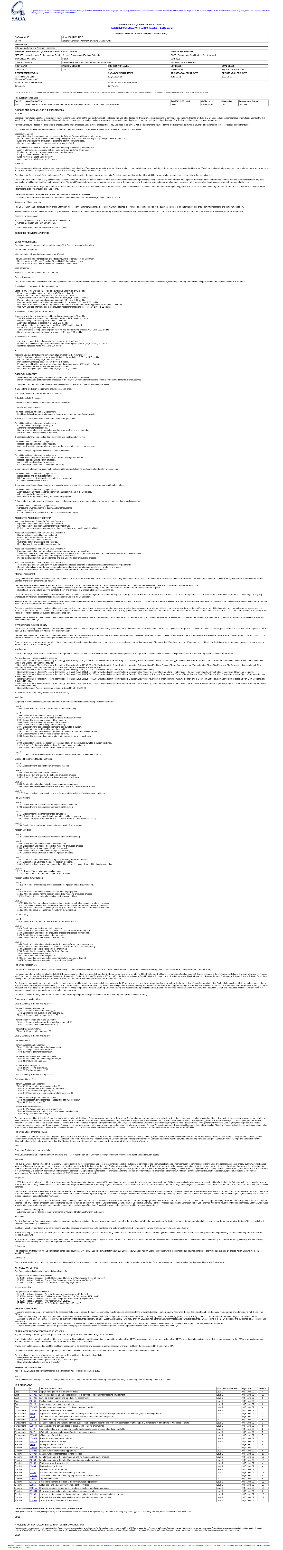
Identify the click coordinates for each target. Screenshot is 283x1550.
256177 (33, 1441)
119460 (33, 1426)
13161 (33, 1482)
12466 (33, 1401)
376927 (33, 1454)
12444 (33, 1423)
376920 (33, 1395)
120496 (33, 1475)
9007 (32, 1432)
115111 (33, 1485)
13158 (33, 1497)
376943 (33, 1500)
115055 (33, 1488)
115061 (33, 1479)
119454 (33, 1420)
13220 (33, 1404)
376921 (33, 1392)
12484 (33, 1466)
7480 (32, 1416)
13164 (33, 1460)
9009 (32, 1413)
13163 (33, 1494)
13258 (33, 1463)
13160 (33, 1472)
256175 (33, 1469)
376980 (33, 1398)
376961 (33, 1438)
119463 (33, 1410)
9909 (32, 1444)
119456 (33, 1435)
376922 (33, 1407)
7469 (32, 1429)
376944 (33, 1451)
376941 (33, 1491)
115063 (33, 1448)
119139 (33, 1457)
